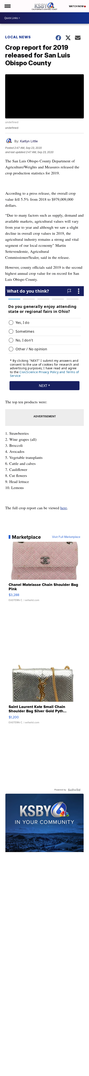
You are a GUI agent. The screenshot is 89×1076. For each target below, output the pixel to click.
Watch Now (76, 6)
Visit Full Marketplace (66, 537)
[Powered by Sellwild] (74, 789)
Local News (18, 37)
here (63, 507)
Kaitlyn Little (29, 141)
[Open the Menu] (7, 6)
